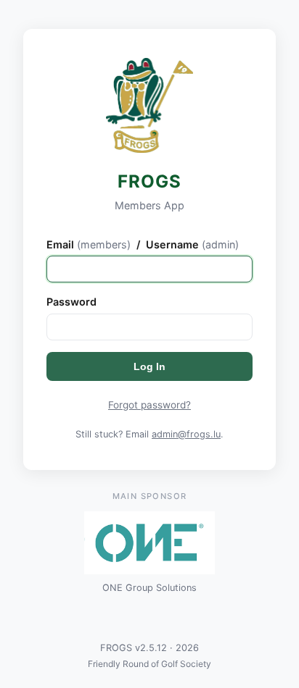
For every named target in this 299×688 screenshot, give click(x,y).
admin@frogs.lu (186, 434)
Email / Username (142, 244)
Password (71, 301)
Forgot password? (149, 405)
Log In (149, 366)
